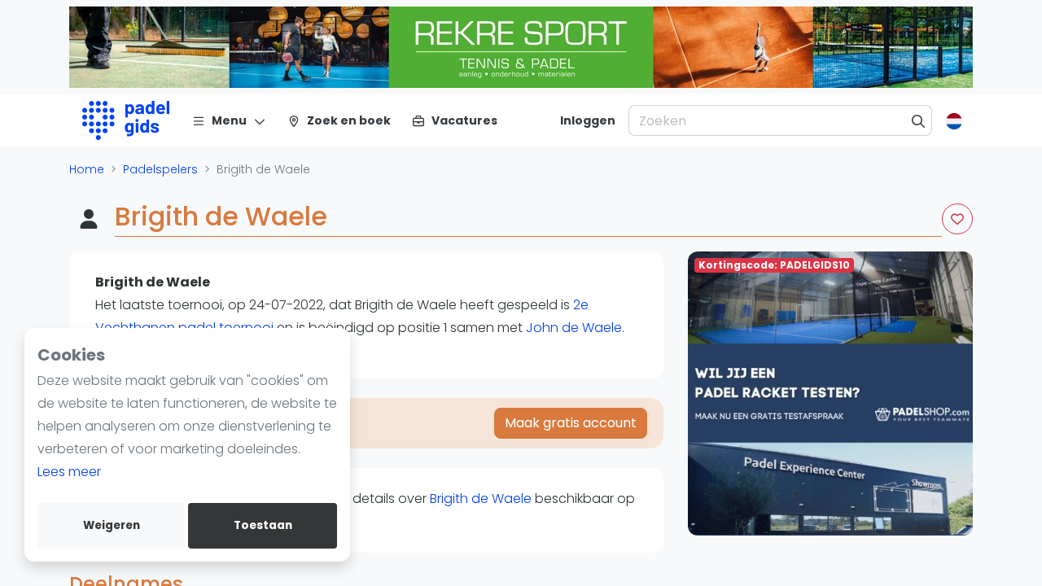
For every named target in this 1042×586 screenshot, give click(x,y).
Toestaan (263, 525)
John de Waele (574, 327)
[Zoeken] (918, 120)
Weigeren (111, 525)
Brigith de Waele (481, 498)
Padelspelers (160, 169)
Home (86, 169)
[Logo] (125, 120)
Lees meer (69, 471)
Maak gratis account (571, 422)
